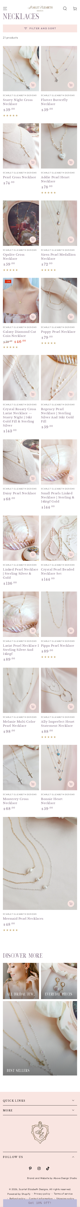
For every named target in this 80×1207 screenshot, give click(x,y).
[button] (65, 8)
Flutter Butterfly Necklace (54, 102)
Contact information (41, 1198)
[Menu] (5, 8)
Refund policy (17, 1198)
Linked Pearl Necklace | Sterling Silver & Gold (20, 573)
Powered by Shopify (18, 1193)
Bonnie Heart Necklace (52, 801)
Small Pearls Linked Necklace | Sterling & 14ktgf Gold (58, 497)
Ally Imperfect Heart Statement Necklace (58, 724)
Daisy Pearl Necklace (19, 493)
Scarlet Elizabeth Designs (33, 1189)
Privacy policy (42, 1193)
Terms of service (63, 1193)
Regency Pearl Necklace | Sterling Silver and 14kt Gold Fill (57, 415)
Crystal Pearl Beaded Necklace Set (57, 571)
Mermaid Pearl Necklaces (23, 918)
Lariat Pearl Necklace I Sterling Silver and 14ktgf (21, 650)
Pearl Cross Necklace (19, 177)
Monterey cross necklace (16, 801)
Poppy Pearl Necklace (58, 332)
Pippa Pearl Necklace (57, 645)
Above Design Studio (65, 1178)
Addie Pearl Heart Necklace (55, 179)
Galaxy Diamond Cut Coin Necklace (19, 334)
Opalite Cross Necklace (14, 256)
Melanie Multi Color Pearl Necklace (19, 724)
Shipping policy (65, 1198)
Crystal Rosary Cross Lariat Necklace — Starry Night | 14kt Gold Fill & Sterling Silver (19, 417)
